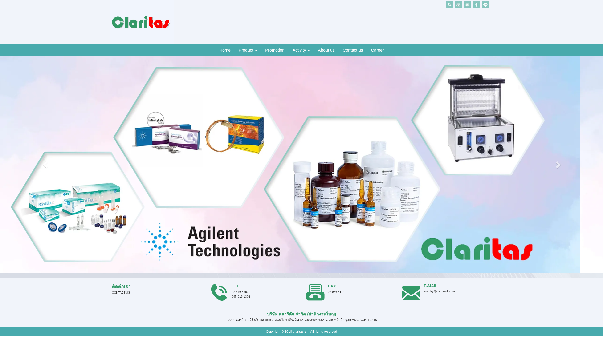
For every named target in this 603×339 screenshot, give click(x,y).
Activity (300, 50)
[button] (45, 164)
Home (225, 50)
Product (246, 50)
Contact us (353, 50)
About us (326, 50)
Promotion (275, 50)
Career (377, 50)
